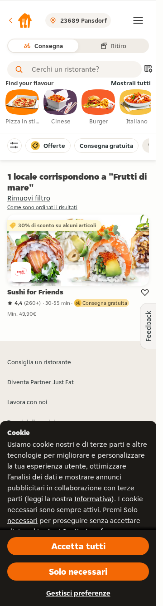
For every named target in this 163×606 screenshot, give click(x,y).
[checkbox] (22, 107)
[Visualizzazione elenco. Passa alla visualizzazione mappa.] (148, 69)
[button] (20, 20)
